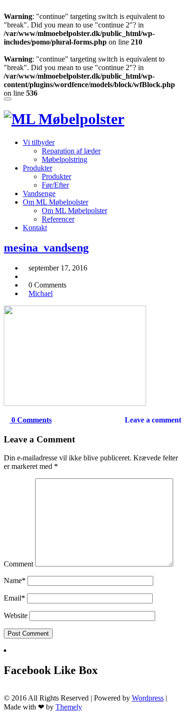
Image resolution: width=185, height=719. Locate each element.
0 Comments (30, 420)
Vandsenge (39, 193)
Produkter (37, 168)
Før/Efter (55, 185)
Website (16, 615)
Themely (69, 707)
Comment (18, 564)
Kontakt (35, 228)
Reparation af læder (71, 151)
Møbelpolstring (64, 159)
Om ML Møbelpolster (55, 202)
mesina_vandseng (46, 248)
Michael (40, 293)
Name (15, 580)
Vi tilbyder (39, 142)
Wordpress (148, 698)
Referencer (58, 219)
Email (14, 598)
